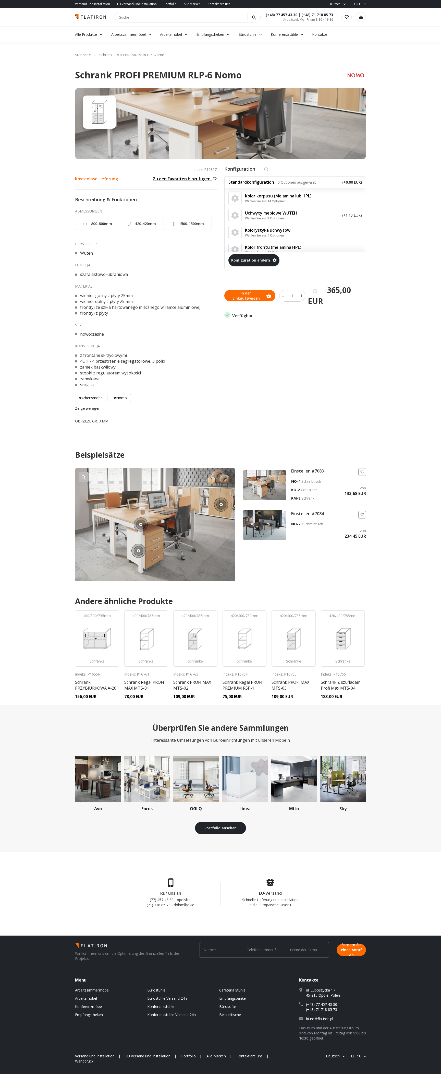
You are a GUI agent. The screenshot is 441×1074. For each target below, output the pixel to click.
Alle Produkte (86, 34)
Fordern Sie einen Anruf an (351, 950)
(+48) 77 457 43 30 (281, 14)
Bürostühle (247, 34)
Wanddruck (84, 1061)
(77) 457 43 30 (162, 899)
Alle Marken (192, 4)
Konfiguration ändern (250, 260)
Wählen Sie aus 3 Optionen (264, 218)
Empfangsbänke (232, 998)
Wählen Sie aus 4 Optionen (264, 235)
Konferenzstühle (284, 34)
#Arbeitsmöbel (91, 397)
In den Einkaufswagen (246, 296)
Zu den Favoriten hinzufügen (182, 179)
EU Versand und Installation (137, 4)
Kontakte (319, 34)
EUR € (357, 4)
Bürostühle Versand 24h (167, 998)
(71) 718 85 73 (158, 904)
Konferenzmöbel (89, 1006)
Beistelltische (230, 1014)
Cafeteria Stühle (232, 990)
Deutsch (334, 4)
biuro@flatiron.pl (319, 1018)
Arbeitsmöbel (171, 34)
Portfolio (170, 4)
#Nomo (120, 397)
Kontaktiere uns (219, 4)
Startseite (83, 54)
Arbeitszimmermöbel (128, 34)
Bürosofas (228, 1006)
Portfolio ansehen (220, 827)
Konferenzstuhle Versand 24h (171, 1014)
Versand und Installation (92, 4)
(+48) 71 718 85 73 (317, 14)
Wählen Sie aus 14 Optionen (265, 201)
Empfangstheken (210, 34)
